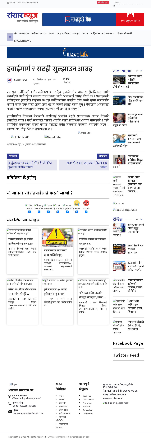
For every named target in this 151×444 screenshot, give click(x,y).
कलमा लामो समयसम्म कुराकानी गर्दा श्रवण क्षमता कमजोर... (135, 184)
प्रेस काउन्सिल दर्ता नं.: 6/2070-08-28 (120, 391)
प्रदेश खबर (107, 33)
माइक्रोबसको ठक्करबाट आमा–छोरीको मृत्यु (55, 252)
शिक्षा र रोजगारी (124, 33)
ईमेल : (16, 410)
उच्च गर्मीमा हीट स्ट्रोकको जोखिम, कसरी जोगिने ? (135, 285)
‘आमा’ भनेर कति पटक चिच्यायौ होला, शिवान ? (135, 306)
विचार (85, 33)
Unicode (86, 406)
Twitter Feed (126, 355)
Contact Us (88, 413)
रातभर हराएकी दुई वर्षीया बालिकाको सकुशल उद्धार (20, 241)
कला (61, 396)
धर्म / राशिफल (63, 33)
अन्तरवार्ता (63, 407)
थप (137, 71)
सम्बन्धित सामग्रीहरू (23, 220)
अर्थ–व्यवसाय (37, 33)
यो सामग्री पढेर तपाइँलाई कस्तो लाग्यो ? (40, 193)
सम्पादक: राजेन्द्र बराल (112, 398)
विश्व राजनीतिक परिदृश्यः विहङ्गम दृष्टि (135, 101)
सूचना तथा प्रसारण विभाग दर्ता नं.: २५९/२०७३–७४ (118, 386)
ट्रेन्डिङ (117, 219)
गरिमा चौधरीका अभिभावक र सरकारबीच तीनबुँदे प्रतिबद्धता (22, 294)
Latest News (88, 399)
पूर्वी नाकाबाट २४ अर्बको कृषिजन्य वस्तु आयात (55, 291)
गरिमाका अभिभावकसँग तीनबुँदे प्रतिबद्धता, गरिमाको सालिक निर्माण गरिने (92, 297)
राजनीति (62, 403)
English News (22, 41)
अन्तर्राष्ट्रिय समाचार (62, 426)
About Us (87, 396)
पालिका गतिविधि (61, 419)
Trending (87, 403)
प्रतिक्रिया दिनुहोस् (21, 178)
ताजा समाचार (123, 71)
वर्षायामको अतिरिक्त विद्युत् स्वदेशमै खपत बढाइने (128, 161)
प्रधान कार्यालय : (19, 396)
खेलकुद (76, 33)
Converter (87, 410)
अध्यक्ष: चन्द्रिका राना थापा (114, 395)
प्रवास (51, 33)
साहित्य (94, 33)
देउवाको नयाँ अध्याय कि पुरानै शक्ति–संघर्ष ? (136, 266)
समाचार (23, 33)
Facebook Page (128, 344)
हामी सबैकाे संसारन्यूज (27, 21)
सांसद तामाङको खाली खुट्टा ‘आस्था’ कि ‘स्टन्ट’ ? (128, 230)
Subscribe (104, 2)
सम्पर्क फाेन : (18, 403)
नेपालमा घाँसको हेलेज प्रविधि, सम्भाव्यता (136, 326)
